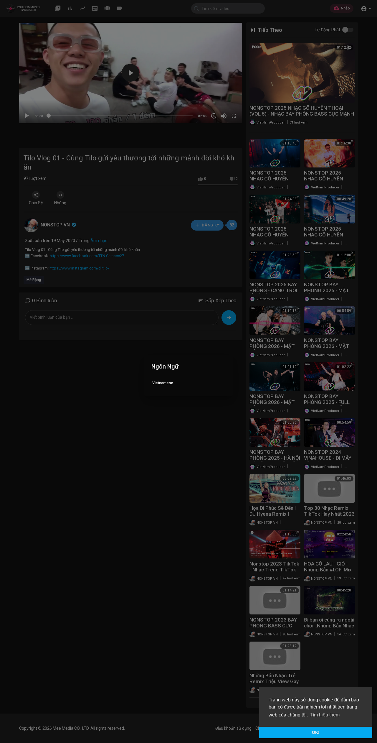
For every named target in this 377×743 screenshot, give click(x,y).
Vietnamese (162, 383)
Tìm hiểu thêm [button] (325, 714)
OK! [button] (316, 732)
